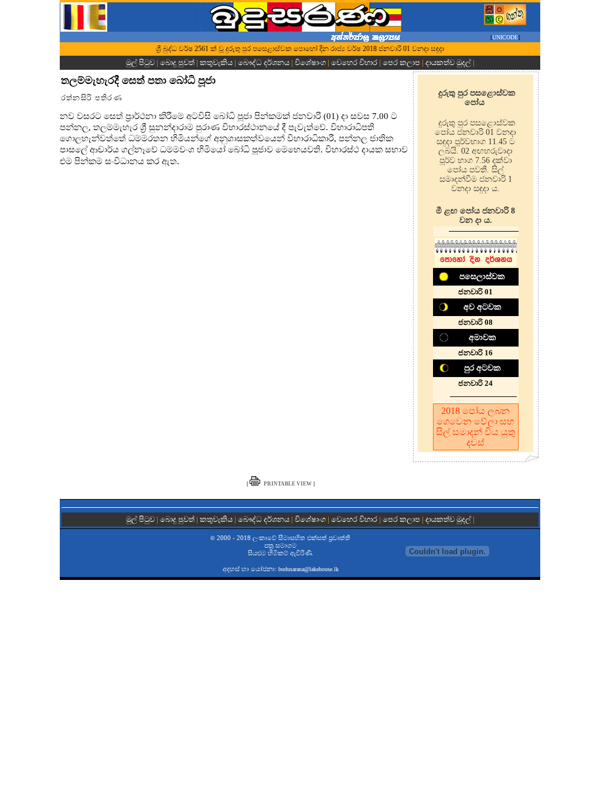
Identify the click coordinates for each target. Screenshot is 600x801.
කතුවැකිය (216, 62)
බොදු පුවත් (177, 62)
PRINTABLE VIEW (288, 484)
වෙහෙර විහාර (354, 62)
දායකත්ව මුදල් (448, 62)
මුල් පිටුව (141, 62)
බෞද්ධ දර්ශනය (263, 62)
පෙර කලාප (401, 62)
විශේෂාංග (310, 62)
